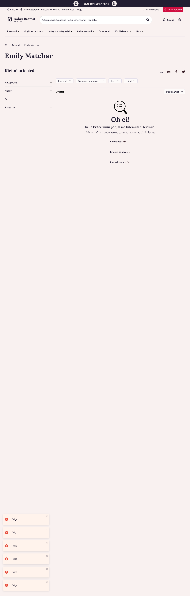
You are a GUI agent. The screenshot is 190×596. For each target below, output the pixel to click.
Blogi (79, 9)
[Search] (147, 19)
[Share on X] (181, 72)
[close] (47, 516)
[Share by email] (167, 72)
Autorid (16, 45)
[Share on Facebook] (174, 72)
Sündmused (68, 9)
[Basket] (179, 19)
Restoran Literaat (50, 9)
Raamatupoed (31, 9)
